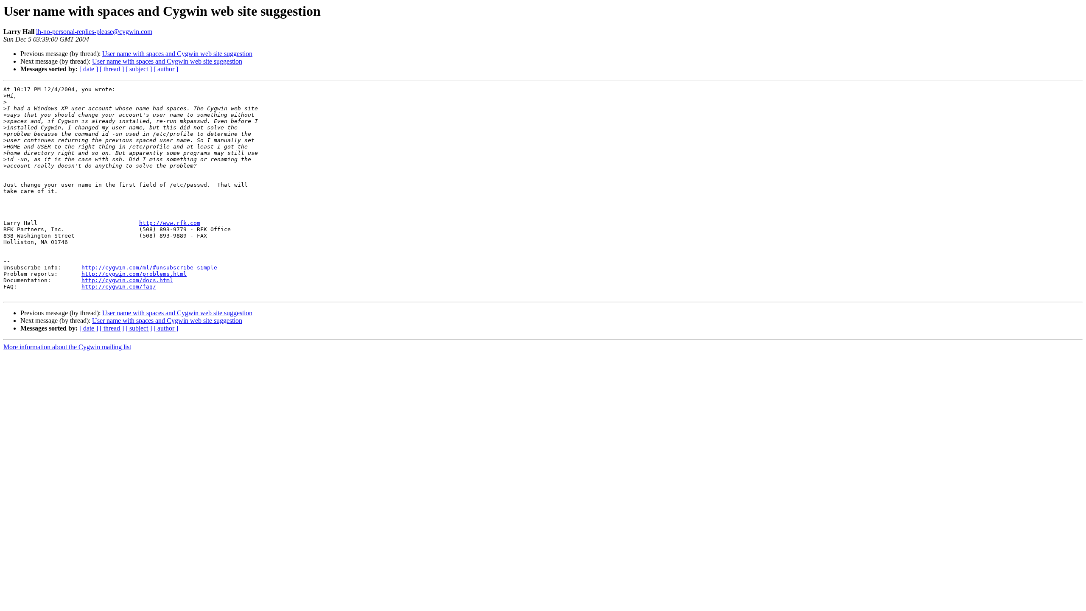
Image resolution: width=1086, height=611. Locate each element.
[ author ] (166, 69)
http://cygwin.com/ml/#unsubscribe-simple (149, 267)
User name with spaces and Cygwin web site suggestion (177, 53)
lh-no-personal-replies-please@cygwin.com (94, 31)
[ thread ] (112, 69)
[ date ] (88, 69)
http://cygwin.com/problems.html (134, 274)
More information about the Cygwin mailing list (67, 346)
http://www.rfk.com (169, 223)
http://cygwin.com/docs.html (127, 280)
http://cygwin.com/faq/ (118, 286)
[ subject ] (139, 69)
